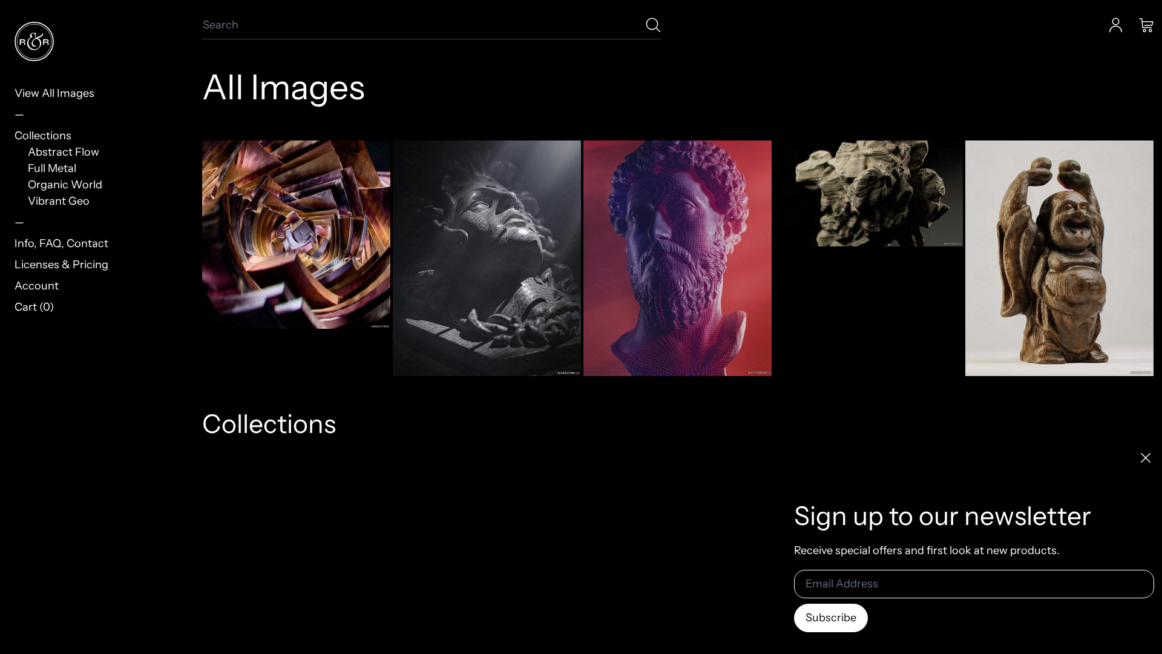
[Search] (653, 25)
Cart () (34, 307)
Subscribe (831, 617)
